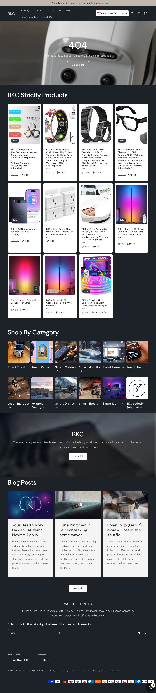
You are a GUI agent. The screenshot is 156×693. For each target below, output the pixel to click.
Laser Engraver (18, 403)
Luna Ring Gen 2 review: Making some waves (75, 530)
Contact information (117, 671)
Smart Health (135, 367)
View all (78, 588)
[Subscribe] (59, 632)
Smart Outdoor (66, 367)
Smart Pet (38, 367)
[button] (40, 10)
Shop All (78, 456)
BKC (16, 671)
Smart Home (112, 367)
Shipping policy (99, 671)
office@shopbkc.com (92, 615)
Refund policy (53, 671)
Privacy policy (68, 671)
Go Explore (78, 64)
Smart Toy (15, 367)
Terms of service (83, 671)
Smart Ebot (87, 403)
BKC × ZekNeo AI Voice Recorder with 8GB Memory (23, 232)
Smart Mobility (89, 367)
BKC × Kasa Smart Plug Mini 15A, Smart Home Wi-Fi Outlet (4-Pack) (60, 232)
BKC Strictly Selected (135, 405)
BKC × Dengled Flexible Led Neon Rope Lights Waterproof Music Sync (94, 303)
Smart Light (111, 403)
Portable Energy (37, 405)
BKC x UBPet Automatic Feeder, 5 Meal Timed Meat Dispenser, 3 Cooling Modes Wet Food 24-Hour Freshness (95, 234)
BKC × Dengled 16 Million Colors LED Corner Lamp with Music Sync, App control (131, 233)
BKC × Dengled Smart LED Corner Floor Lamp (24, 301)
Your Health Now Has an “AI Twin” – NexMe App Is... (29, 530)
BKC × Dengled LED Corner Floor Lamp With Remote (59, 303)
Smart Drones (65, 403)
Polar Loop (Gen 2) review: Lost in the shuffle (124, 530)
